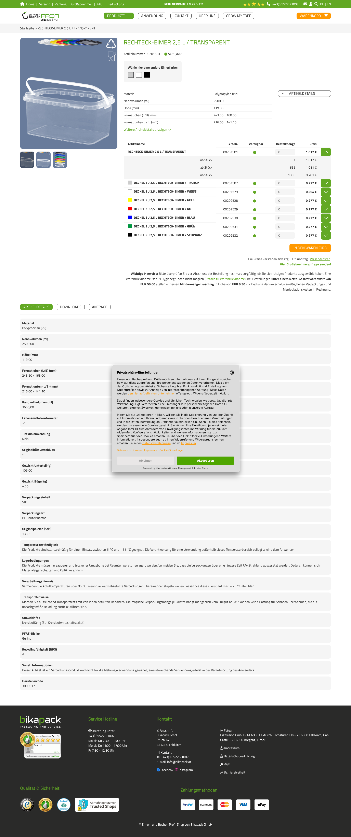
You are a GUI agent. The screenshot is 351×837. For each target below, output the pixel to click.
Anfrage (99, 307)
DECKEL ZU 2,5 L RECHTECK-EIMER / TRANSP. (166, 182)
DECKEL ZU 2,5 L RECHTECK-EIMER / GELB (164, 200)
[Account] (310, 4)
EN (329, 4)
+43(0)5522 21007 (101, 735)
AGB (226, 764)
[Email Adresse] (305, 4)
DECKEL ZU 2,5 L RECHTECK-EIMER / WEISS (165, 191)
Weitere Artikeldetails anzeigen (146, 129)
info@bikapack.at (179, 761)
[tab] (36, 307)
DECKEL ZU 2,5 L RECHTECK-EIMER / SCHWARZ (168, 235)
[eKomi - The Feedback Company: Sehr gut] (40, 745)
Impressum (231, 747)
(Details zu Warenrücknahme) (225, 278)
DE (322, 4)
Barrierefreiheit (234, 772)
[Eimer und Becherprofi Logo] (40, 16)
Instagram (185, 769)
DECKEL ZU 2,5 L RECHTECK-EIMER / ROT (163, 208)
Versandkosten (320, 258)
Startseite (27, 28)
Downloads (70, 307)
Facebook (166, 769)
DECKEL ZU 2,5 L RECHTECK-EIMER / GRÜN (164, 226)
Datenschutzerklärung (239, 756)
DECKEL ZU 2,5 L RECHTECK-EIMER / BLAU (164, 217)
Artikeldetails (302, 93)
